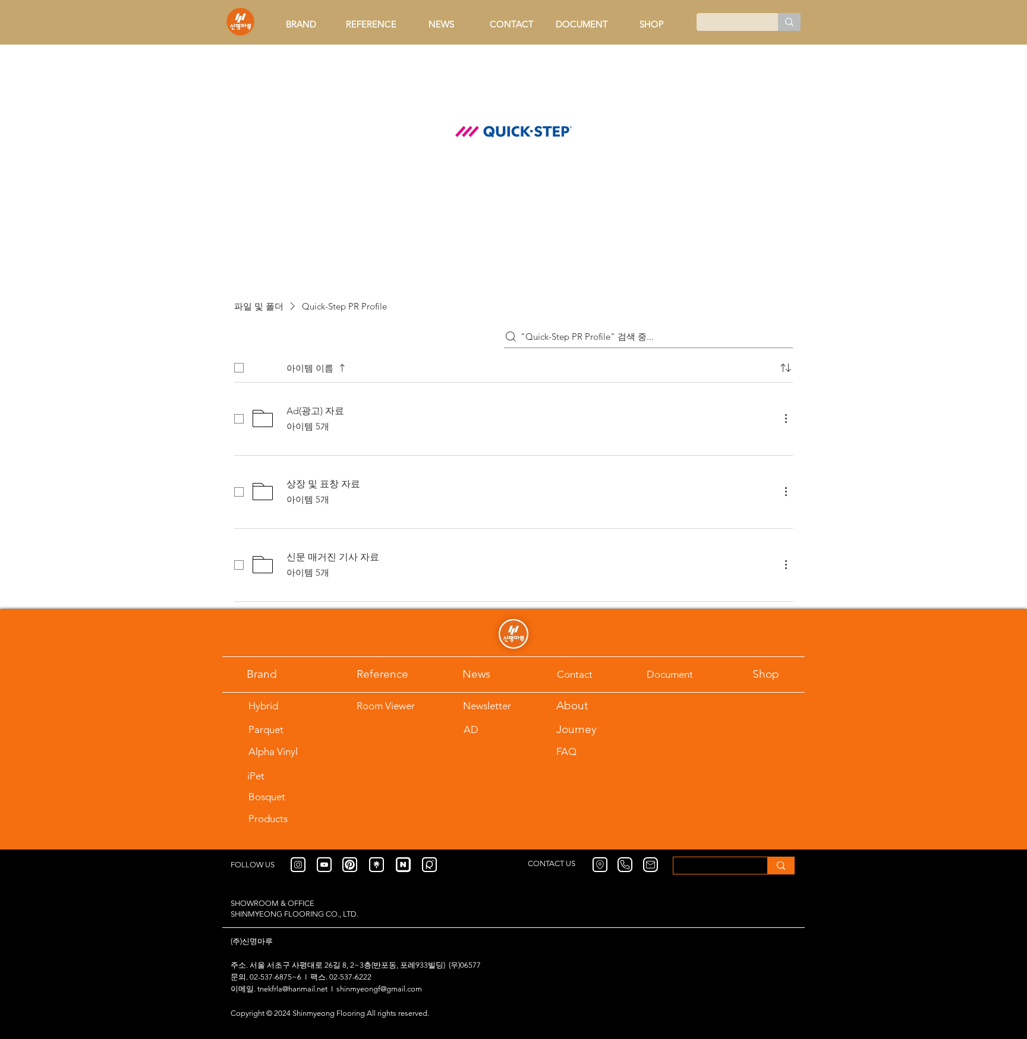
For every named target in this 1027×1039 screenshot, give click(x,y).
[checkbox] (239, 367)
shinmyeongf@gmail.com (379, 988)
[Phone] (625, 864)
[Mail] (650, 864)
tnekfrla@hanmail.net (292, 988)
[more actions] (786, 418)
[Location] (600, 864)
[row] (513, 365)
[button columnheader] (786, 368)
